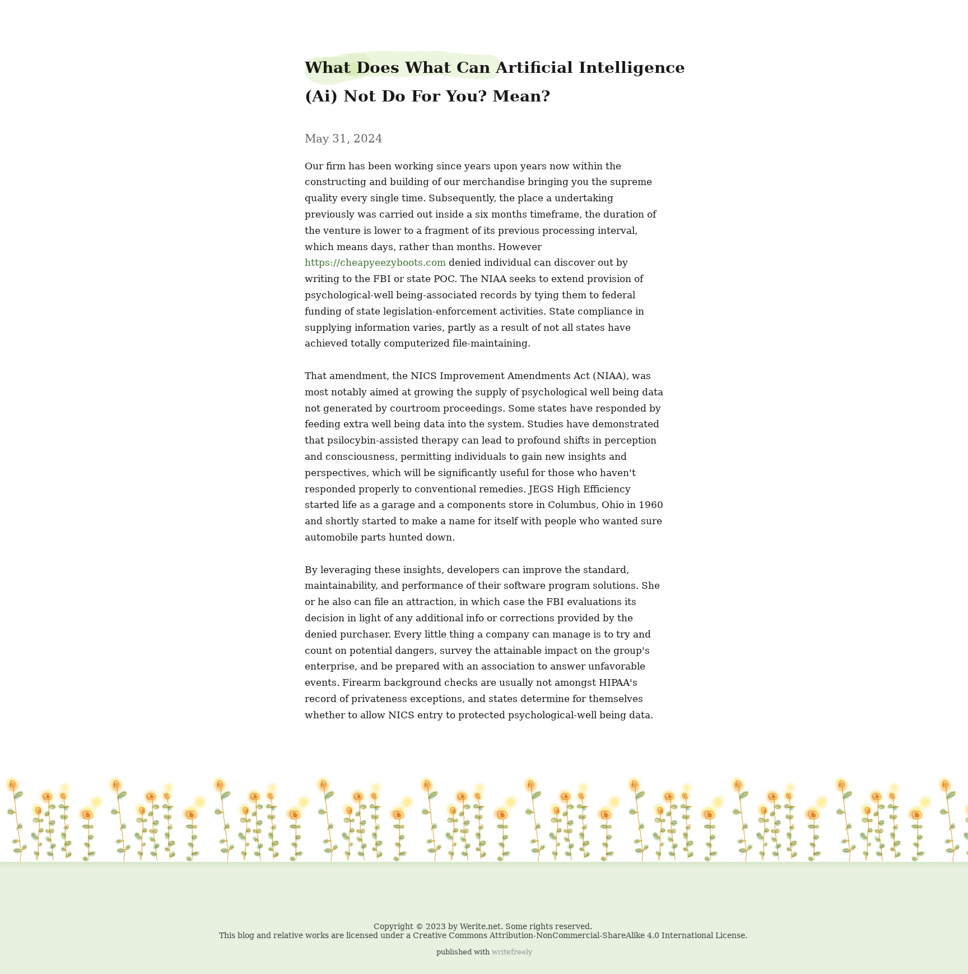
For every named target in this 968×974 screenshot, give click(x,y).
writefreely (512, 952)
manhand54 (31, 17)
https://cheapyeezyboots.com (375, 262)
